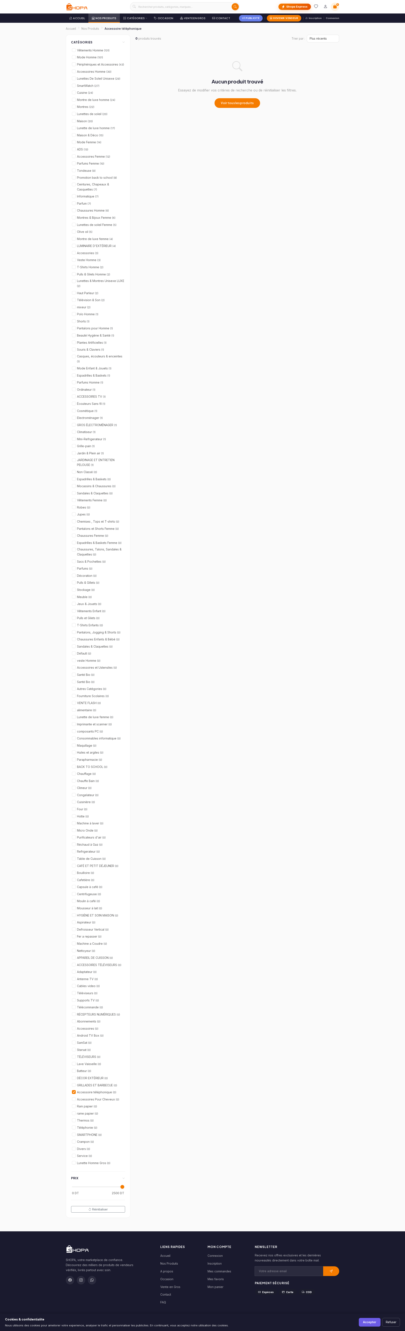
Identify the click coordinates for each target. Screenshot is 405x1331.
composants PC (90, 731)
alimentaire (86, 710)
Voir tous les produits (237, 103)
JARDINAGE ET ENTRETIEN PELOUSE (96, 462)
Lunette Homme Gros (93, 1163)
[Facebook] (70, 1280)
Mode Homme (90, 57)
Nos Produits (106, 18)
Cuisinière (86, 802)
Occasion (165, 18)
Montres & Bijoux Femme (96, 217)
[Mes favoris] (316, 7)
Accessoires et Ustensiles (97, 667)
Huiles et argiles (90, 752)
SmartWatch (88, 85)
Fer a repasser (89, 936)
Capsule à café (89, 887)
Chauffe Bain (88, 781)
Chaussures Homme (93, 210)
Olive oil (84, 231)
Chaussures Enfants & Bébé (98, 639)
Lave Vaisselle (89, 1064)
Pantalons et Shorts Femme (98, 528)
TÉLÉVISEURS (88, 1057)
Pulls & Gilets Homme (93, 274)
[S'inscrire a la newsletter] (331, 1271)
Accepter (369, 1322)
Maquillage (86, 745)
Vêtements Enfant (91, 611)
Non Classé (87, 472)
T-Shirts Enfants (90, 625)
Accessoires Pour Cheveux (98, 1099)
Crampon (85, 1141)
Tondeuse (86, 170)
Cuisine (85, 92)
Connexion (332, 18)
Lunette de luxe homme (96, 128)
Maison (85, 121)
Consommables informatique (99, 738)
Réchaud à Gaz (90, 844)
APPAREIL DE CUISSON (95, 957)
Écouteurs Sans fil (91, 403)
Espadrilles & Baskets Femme (99, 543)
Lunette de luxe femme (95, 717)
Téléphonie (87, 1127)
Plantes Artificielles (92, 342)
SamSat (84, 1042)
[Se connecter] (325, 7)
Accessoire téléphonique (96, 1092)
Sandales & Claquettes (95, 493)
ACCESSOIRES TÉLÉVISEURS (99, 965)
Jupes (83, 514)
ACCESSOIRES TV (91, 396)
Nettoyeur (86, 951)
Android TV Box (90, 1035)
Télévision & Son (91, 300)
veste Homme (88, 660)
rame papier (87, 1113)
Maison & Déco (90, 135)
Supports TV (88, 1000)
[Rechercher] (235, 6)
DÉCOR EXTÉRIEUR (92, 1078)
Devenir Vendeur (285, 18)
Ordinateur (86, 389)
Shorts (83, 321)
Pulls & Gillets (88, 582)
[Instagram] (81, 1280)
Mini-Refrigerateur (91, 439)
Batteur (84, 1071)
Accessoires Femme (93, 156)
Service (84, 1156)
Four (82, 809)
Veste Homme (89, 260)
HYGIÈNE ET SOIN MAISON (97, 915)
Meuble (84, 597)
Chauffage (86, 774)
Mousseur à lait (89, 908)
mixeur (83, 307)
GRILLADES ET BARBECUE (97, 1085)
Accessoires (87, 1028)
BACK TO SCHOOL (92, 767)
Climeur (84, 788)
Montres (85, 107)
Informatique (88, 196)
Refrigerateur (88, 851)
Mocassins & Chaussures (96, 486)
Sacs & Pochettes (91, 561)
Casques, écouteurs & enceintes (99, 358)
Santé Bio (85, 674)
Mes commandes (219, 1271)
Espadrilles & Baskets (93, 375)
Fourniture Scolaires (93, 696)
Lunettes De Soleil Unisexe (98, 78)
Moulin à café (88, 901)
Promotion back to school (97, 177)
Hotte (83, 816)
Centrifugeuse (89, 894)
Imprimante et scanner (94, 724)
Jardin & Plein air (90, 453)
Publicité (252, 18)
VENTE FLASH (89, 703)
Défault (84, 653)
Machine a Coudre (92, 943)
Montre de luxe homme (96, 100)
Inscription (315, 18)
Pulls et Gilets (88, 618)
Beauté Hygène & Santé (95, 335)
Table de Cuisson (91, 858)
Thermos (85, 1120)
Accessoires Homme (94, 71)
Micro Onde (87, 830)
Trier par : (298, 38)
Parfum (84, 203)
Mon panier (215, 1287)
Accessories (87, 253)
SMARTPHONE (89, 1134)
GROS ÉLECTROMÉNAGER (97, 425)
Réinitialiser (100, 1209)
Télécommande (90, 1007)
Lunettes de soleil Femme (96, 225)
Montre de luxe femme (95, 239)
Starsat (84, 1050)
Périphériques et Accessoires (100, 64)
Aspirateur (86, 922)
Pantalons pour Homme (95, 328)
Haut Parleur (87, 293)
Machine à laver (90, 823)
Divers (83, 1149)
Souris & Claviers (90, 349)
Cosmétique (87, 411)
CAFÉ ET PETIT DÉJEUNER (97, 866)
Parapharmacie (89, 759)
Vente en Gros (194, 18)
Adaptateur (87, 972)
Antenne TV (87, 979)
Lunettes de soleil (92, 114)
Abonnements (88, 1021)
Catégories (136, 18)
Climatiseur (86, 432)
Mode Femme (89, 142)
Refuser (391, 1322)
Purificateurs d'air (91, 837)
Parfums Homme (90, 382)
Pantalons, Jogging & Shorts (98, 632)
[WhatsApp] (92, 1280)
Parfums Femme (90, 163)
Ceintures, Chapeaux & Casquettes (93, 186)
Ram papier (87, 1106)
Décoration (87, 575)
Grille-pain (86, 446)
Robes (83, 507)
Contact (223, 18)
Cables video (88, 986)
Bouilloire (85, 873)
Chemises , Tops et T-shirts (98, 521)
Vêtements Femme (92, 500)
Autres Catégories (91, 689)
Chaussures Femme (92, 535)
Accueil (79, 18)
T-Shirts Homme (90, 267)
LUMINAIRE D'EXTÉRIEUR (96, 246)
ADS (82, 149)
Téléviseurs (87, 993)
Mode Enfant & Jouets (94, 368)
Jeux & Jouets (89, 604)
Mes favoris (216, 1279)
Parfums (84, 568)
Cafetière (85, 880)
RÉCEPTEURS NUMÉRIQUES (98, 1014)
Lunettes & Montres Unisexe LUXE (100, 283)
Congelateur (88, 795)
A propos (166, 1271)
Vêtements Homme (93, 50)
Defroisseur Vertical (93, 929)
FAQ (163, 1302)
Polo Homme (87, 314)
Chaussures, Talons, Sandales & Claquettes (99, 551)
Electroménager (90, 418)
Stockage (86, 590)
